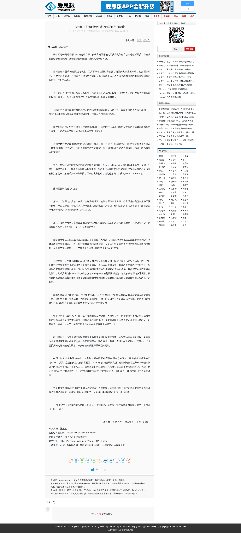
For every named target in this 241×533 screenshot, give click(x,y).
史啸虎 (174, 196)
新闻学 (109, 16)
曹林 (184, 159)
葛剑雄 (162, 210)
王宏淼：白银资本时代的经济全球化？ (175, 136)
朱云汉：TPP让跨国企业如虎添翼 (173, 89)
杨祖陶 (162, 174)
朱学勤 (174, 217)
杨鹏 (173, 185)
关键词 (167, 16)
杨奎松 (174, 181)
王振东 (174, 192)
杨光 (184, 225)
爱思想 (67, 7)
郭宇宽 (174, 170)
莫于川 (174, 221)
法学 (58, 16)
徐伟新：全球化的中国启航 (170, 144)
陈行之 (174, 156)
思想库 (156, 16)
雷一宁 (162, 203)
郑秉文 (162, 221)
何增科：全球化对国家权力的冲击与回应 (176, 116)
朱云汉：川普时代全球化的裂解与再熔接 (176, 73)
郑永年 (185, 156)
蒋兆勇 (185, 203)
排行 (192, 16)
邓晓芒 (185, 185)
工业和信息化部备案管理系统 (120, 530)
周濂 (161, 185)
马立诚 (185, 170)
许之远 (162, 214)
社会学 (99, 16)
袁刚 (173, 214)
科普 (184, 16)
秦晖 (161, 156)
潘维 (184, 217)
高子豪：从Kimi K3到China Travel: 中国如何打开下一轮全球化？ (187, 112)
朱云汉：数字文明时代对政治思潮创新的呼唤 (178, 61)
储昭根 (174, 210)
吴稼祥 (185, 210)
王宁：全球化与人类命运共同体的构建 (175, 128)
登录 (98, 513)
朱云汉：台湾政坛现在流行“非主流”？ (175, 77)
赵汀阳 (162, 178)
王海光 (185, 181)
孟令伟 (185, 199)
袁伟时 (162, 196)
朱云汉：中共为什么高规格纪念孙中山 (175, 69)
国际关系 (88, 16)
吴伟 (161, 207)
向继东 (185, 174)
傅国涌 (174, 163)
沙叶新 (174, 207)
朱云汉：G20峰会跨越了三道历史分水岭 (176, 65)
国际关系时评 (81, 436)
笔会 (176, 16)
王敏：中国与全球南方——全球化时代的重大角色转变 (182, 140)
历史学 (138, 16)
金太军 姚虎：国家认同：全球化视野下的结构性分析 (181, 109)
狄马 (184, 192)
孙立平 (174, 225)
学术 (58, 436)
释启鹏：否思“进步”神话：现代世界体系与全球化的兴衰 (183, 120)
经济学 (67, 16)
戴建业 (174, 178)
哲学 (147, 16)
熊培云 (185, 196)
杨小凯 (185, 214)
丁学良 (174, 159)
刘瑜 (184, 207)
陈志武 (185, 167)
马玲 (161, 192)
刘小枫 (174, 199)
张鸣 (161, 181)
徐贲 (161, 170)
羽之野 (185, 221)
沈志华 (174, 174)
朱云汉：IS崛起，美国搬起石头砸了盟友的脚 (178, 92)
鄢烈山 (162, 163)
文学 (129, 16)
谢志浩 (162, 225)
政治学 (77, 16)
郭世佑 (185, 188)
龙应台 (162, 159)
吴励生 (162, 217)
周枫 (173, 203)
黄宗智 (162, 167)
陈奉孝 (174, 188)
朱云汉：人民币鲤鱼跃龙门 (170, 96)
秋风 (161, 199)
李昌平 (185, 178)
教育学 (120, 16)
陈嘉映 (185, 163)
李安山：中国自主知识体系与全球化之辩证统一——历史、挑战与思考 (189, 132)
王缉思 (162, 188)
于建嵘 (174, 167)
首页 (49, 16)
